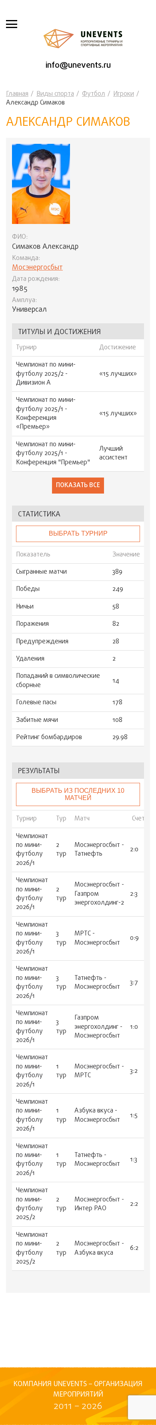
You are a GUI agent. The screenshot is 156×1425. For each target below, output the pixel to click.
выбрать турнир (78, 533)
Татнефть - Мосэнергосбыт (97, 983)
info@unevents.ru (78, 65)
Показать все (78, 485)
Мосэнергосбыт (37, 267)
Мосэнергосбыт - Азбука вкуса (99, 1249)
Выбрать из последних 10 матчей (78, 794)
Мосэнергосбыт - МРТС (99, 1071)
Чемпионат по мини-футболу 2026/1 (32, 850)
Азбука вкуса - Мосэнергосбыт (97, 1116)
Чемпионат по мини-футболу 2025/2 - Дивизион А (46, 374)
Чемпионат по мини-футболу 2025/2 (32, 1204)
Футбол (93, 94)
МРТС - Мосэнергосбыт (97, 938)
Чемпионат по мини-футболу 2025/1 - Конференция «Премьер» (46, 414)
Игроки (123, 94)
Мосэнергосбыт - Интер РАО (99, 1204)
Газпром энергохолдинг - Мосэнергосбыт (98, 1027)
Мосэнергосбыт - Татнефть (99, 850)
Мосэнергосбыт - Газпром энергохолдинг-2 (99, 894)
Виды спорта (55, 94)
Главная (17, 94)
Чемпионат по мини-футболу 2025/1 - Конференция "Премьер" (53, 453)
